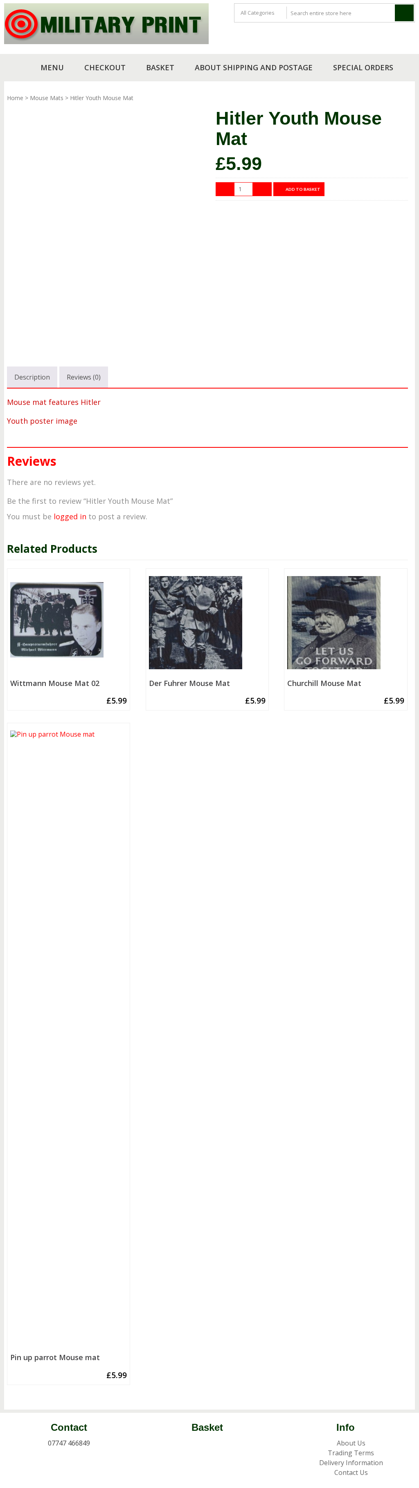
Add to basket (303, 189)
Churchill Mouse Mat (324, 683)
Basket (160, 67)
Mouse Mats (46, 98)
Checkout (105, 67)
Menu (52, 67)
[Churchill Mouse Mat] (345, 626)
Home (15, 98)
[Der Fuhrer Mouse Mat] (207, 626)
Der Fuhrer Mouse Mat (189, 683)
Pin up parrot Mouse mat (55, 1357)
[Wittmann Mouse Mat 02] (68, 626)
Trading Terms (351, 1452)
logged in (70, 516)
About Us (351, 1443)
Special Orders (363, 67)
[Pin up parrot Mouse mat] (68, 1040)
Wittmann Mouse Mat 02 (54, 683)
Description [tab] (32, 377)
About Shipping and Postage (254, 67)
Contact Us (351, 1472)
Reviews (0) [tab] (84, 377)
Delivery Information (351, 1462)
